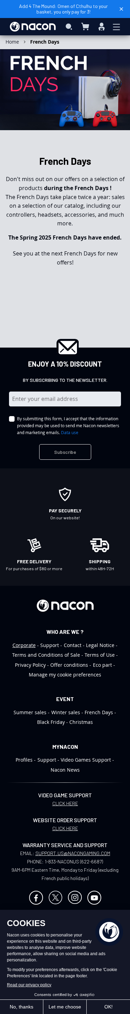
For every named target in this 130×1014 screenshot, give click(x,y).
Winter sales (65, 712)
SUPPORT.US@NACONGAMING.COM (72, 853)
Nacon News (65, 769)
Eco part (102, 665)
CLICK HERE (65, 803)
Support (49, 645)
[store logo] (32, 27)
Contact (72, 645)
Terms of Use (100, 655)
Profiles (24, 759)
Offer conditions (69, 665)
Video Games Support (86, 759)
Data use (69, 432)
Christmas (81, 722)
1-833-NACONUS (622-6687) (74, 861)
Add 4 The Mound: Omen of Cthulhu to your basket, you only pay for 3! (63, 9)
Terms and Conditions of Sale (46, 655)
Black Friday (51, 722)
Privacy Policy (30, 665)
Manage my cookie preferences (65, 674)
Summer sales (30, 712)
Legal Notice (100, 645)
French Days (99, 712)
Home (13, 41)
